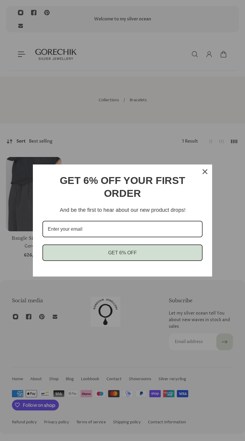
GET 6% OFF (122, 252)
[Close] (205, 171)
